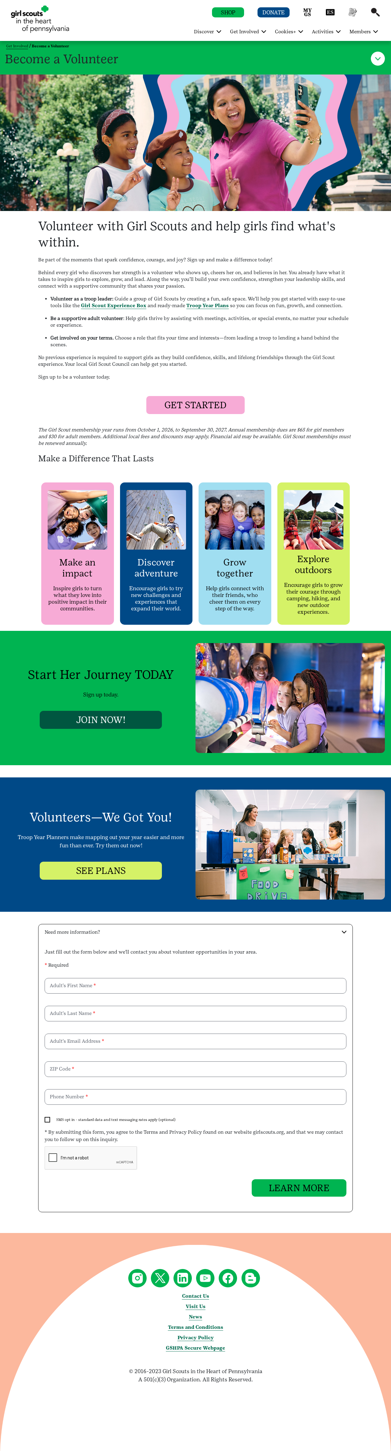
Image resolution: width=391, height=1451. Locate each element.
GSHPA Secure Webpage (195, 1348)
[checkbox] (47, 1119)
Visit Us (196, 1306)
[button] (307, 15)
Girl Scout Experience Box (113, 305)
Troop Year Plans (207, 305)
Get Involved (17, 46)
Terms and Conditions (195, 1327)
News (195, 1317)
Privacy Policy (195, 1337)
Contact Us (195, 1296)
